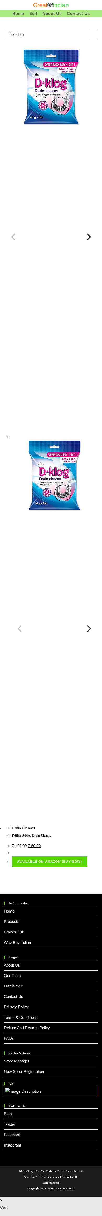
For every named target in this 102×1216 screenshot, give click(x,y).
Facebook (12, 1134)
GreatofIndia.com (65, 1188)
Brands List (13, 932)
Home (9, 911)
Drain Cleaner (23, 828)
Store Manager (16, 1061)
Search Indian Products (70, 1171)
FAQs (9, 1038)
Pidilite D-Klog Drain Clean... (31, 835)
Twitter (9, 1124)
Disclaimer (13, 986)
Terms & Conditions (20, 1017)
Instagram (12, 1145)
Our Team (12, 975)
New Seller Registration (24, 1071)
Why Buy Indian (17, 942)
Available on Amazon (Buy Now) (49, 861)
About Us (12, 965)
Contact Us (13, 996)
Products (11, 921)
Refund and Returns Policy (27, 1028)
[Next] (88, 237)
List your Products (46, 1171)
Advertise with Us (34, 1177)
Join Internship (55, 1177)
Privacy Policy (16, 1007)
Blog (8, 1114)
